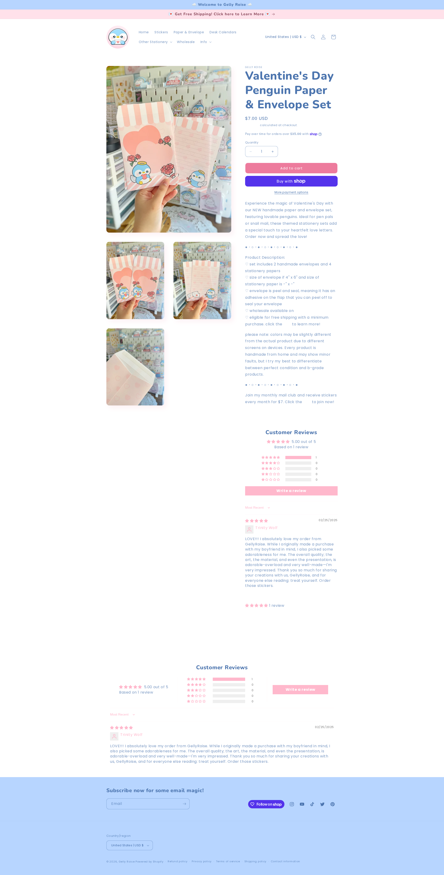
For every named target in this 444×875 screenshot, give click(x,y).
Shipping (252, 125)
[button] (155, 42)
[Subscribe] (184, 803)
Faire (300, 310)
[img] (256, 520)
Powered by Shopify (149, 861)
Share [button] (255, 416)
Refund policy (177, 861)
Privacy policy (202, 861)
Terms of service (228, 861)
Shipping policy (255, 861)
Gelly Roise (127, 861)
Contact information (285, 861)
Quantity (251, 142)
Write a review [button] (291, 490)
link (307, 402)
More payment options (291, 192)
